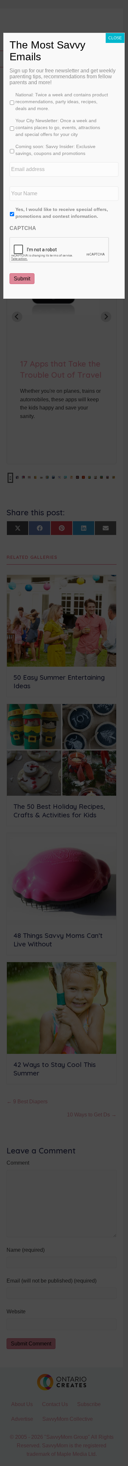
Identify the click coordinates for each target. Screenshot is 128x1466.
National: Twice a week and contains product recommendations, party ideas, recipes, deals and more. (61, 101)
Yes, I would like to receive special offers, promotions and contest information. (61, 213)
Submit (22, 278)
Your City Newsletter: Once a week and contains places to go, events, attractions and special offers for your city (57, 127)
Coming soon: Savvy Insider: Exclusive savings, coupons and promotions (55, 150)
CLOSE (115, 38)
